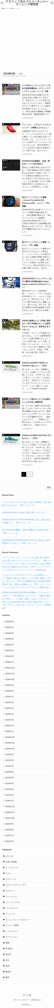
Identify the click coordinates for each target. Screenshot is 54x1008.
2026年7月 (9, 627)
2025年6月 (9, 702)
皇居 (7, 966)
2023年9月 (9, 824)
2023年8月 (9, 830)
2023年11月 (10, 812)
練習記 (8, 972)
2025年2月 (9, 726)
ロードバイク (11, 937)
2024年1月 (9, 801)
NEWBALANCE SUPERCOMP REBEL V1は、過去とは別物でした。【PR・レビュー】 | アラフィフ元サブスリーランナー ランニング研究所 (26, 584)
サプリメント (11, 879)
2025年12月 (10, 668)
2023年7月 (9, 835)
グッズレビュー (12, 867)
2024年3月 (9, 789)
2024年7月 (9, 766)
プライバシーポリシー (21, 1000)
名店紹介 (9, 948)
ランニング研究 (12, 925)
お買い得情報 (11, 862)
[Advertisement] (27, 39)
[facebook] (24, 995)
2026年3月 (9, 650)
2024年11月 (10, 743)
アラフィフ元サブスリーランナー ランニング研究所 (27, 3)
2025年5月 (9, 708)
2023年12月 (10, 806)
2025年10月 (10, 679)
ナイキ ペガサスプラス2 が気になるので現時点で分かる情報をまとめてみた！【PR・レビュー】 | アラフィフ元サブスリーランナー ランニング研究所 (26, 567)
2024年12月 (10, 737)
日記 (7, 960)
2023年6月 (9, 841)
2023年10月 (10, 818)
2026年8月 (9, 621)
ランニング (10, 914)
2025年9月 (9, 685)
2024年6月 (9, 772)
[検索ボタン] (52, 3)
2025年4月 (9, 714)
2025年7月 (9, 697)
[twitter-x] (27, 995)
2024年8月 (9, 760)
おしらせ (9, 856)
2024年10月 (10, 749)
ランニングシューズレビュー (18, 920)
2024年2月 (9, 795)
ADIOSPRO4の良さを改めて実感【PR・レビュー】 (24, 512)
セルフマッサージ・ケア (16, 885)
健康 (7, 943)
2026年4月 (9, 645)
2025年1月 (9, 731)
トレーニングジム (13, 902)
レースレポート (12, 931)
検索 (49, 487)
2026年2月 (9, 656)
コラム (8, 873)
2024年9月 (9, 754)
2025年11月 (10, 674)
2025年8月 (9, 691)
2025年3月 (9, 720)
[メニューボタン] (2, 3)
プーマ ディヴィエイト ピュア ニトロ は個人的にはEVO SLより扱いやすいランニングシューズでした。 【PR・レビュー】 (26, 560)
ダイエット (10, 891)
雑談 (7, 977)
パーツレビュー (12, 908)
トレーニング (11, 896)
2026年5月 (9, 639)
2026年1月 (9, 662)
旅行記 (8, 954)
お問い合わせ (36, 1000)
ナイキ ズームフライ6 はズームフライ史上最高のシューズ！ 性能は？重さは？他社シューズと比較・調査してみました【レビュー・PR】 (27, 578)
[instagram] (30, 995)
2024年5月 (9, 778)
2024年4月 (9, 783)
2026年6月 (9, 633)
